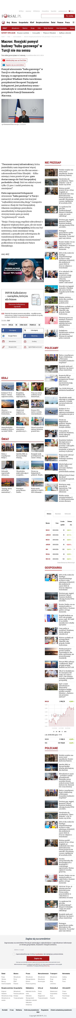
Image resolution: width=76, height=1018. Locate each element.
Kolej (51, 981)
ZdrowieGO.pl (45, 11)
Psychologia (65, 996)
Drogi (51, 979)
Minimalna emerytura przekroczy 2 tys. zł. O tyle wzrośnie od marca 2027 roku (22, 429)
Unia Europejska (61, 28)
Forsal (3, 36)
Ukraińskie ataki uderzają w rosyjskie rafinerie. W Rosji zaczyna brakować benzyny (22, 473)
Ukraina (3, 979)
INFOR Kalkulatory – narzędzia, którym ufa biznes (16, 296)
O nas (12, 1010)
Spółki (64, 979)
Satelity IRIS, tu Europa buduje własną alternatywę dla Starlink (22, 456)
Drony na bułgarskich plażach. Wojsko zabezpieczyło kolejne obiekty (37, 473)
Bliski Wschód (48, 28)
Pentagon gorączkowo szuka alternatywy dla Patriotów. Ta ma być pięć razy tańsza (22, 490)
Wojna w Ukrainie (49, 33)
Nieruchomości (43, 973)
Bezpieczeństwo (7, 988)
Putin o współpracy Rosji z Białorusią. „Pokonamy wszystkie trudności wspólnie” (5, 456)
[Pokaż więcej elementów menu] (73, 22)
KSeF (15, 981)
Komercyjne (41, 981)
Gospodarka (18, 988)
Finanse (16, 983)
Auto (51, 996)
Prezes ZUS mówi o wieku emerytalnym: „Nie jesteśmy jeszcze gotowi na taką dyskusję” (36, 412)
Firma (15, 979)
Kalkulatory (30, 988)
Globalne (4, 993)
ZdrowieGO (66, 988)
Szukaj (71, 16)
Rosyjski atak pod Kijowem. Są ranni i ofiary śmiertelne (37, 456)
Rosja (32, 28)
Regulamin (44, 1010)
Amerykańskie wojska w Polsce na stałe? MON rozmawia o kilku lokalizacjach (7, 429)
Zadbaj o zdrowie (65, 33)
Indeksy (64, 977)
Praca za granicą (31, 983)
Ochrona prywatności (31, 1010)
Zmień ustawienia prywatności (61, 1010)
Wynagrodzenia (30, 979)
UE (16, 325)
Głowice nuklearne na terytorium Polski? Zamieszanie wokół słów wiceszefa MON (7, 412)
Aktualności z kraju (7, 996)
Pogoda (52, 998)
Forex (64, 981)
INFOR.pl (21, 11)
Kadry (39, 993)
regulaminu (39, 954)
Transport (53, 973)
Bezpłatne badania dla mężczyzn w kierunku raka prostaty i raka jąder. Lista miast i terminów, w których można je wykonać (22, 394)
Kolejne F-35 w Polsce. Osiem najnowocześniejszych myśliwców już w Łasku (7, 394)
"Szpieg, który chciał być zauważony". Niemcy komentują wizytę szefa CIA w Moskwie (7, 490)
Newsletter (53, 11)
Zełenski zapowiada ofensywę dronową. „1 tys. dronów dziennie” (7, 473)
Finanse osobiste (23, 33)
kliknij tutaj (46, 966)
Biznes (16, 973)
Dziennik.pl (54, 988)
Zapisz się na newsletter (15, 65)
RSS (38, 1012)
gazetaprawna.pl (62, 11)
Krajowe (3, 991)
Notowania (66, 973)
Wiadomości (53, 991)
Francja (33, 325)
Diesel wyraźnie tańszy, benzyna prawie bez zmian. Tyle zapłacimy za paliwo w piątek (37, 429)
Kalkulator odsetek (31, 1000)
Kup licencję (24, 317)
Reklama (19, 1010)
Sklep (72, 11)
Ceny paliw (36, 33)
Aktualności (15, 28)
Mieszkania (41, 979)
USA (39, 28)
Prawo (40, 991)
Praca (28, 973)
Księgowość (41, 996)
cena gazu (23, 325)
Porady (64, 998)
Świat (5, 28)
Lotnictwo (53, 983)
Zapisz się (38, 958)
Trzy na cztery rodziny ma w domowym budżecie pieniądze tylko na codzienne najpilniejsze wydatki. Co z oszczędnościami (37, 394)
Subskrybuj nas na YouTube (16, 60)
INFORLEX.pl (36, 11)
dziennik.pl (28, 11)
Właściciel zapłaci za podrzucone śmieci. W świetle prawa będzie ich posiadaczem (21, 412)
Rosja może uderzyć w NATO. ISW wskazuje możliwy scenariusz (37, 490)
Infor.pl (40, 988)
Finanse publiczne (19, 993)
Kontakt (5, 1010)
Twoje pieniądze (18, 998)
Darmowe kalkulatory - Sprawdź (17, 305)
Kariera (28, 981)
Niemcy (25, 28)
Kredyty (16, 996)
